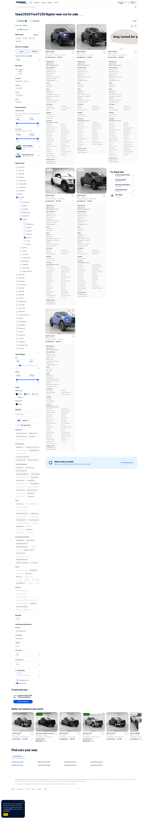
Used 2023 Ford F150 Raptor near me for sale (102, 765)
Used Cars (20, 789)
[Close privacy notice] (23, 802)
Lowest (17, 117)
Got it (5, 814)
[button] (18, 38)
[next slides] (140, 727)
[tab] (17, 756)
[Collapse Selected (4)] (40, 35)
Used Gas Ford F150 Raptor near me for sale (50, 762)
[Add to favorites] (73, 26)
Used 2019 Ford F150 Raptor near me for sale (76, 762)
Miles (17, 58)
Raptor (39, 789)
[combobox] (27, 675)
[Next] (73, 37)
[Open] (39, 675)
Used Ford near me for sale (18, 762)
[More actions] (73, 57)
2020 (45, 789)
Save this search (127, 463)
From (17, 652)
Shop (30, 2)
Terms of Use (6, 810)
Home (13, 789)
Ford (27, 789)
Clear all (36, 34)
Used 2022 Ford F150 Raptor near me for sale (102, 762)
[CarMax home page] (21, 2)
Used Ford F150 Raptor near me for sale (48, 765)
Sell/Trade (36, 2)
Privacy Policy (8, 809)
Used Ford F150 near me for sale (20, 765)
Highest (31, 117)
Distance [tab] (21, 51)
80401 (30, 56)
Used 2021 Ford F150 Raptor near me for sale (76, 765)
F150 (33, 789)
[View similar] (69, 26)
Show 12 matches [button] (23, 701)
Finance (43, 2)
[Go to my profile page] (134, 2)
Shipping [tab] (34, 51)
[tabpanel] (28, 58)
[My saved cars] (129, 2)
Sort (135, 21)
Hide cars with (19, 672)
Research (50, 2)
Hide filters (22, 21)
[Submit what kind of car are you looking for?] (135, 7)
